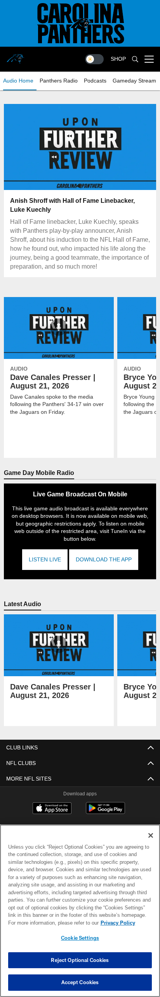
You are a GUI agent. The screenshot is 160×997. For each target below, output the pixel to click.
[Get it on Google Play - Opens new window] (105, 811)
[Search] (135, 59)
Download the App (103, 559)
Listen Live (45, 559)
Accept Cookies (80, 982)
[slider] (80, 174)
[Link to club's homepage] (15, 56)
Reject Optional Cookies (80, 960)
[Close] (150, 835)
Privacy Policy (51, 923)
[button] (30, 147)
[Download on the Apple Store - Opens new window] (52, 809)
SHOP (118, 59)
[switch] (94, 59)
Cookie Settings (80, 938)
